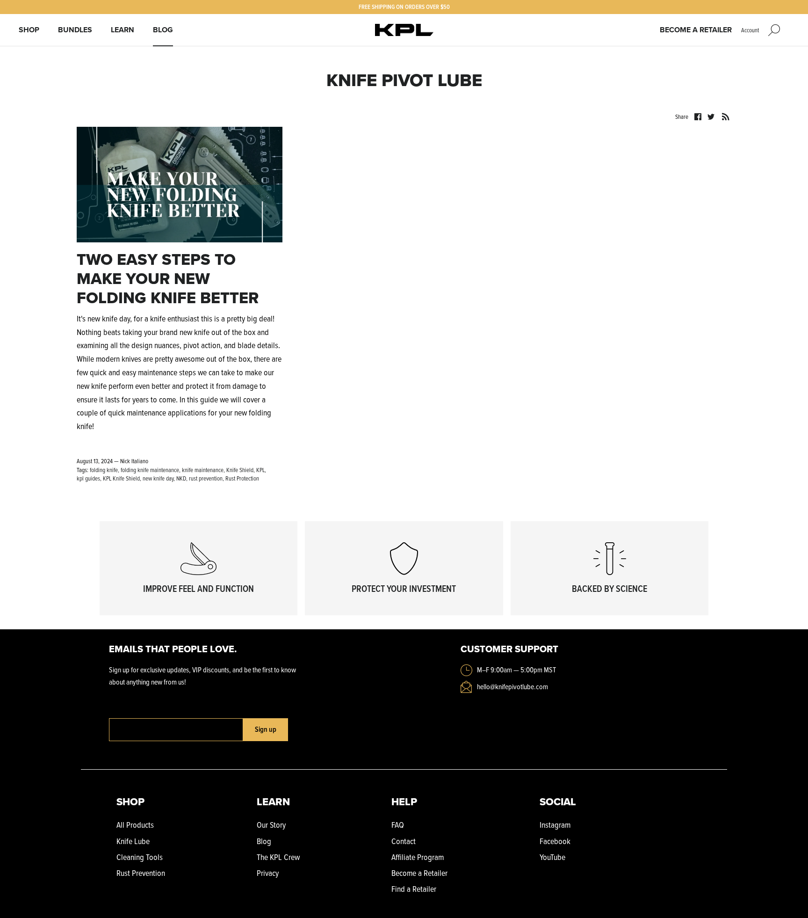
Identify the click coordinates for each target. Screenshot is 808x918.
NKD (181, 478)
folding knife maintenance (150, 470)
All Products (135, 825)
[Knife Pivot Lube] (404, 30)
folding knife (104, 470)
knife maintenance (203, 470)
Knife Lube (133, 841)
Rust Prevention (140, 873)
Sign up (265, 729)
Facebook (555, 841)
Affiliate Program (417, 857)
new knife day (158, 478)
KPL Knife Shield (121, 478)
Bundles (75, 29)
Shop (29, 29)
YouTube (552, 857)
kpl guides (88, 478)
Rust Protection (242, 478)
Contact (403, 841)
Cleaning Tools (139, 857)
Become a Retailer (696, 29)
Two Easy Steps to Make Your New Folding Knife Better (168, 278)
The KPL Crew (278, 857)
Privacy (268, 873)
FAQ (397, 825)
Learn (122, 29)
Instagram (555, 825)
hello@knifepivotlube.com (512, 686)
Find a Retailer (413, 889)
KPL (260, 470)
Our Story (271, 825)
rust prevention (206, 478)
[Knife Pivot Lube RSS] (725, 116)
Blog (163, 29)
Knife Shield (239, 470)
